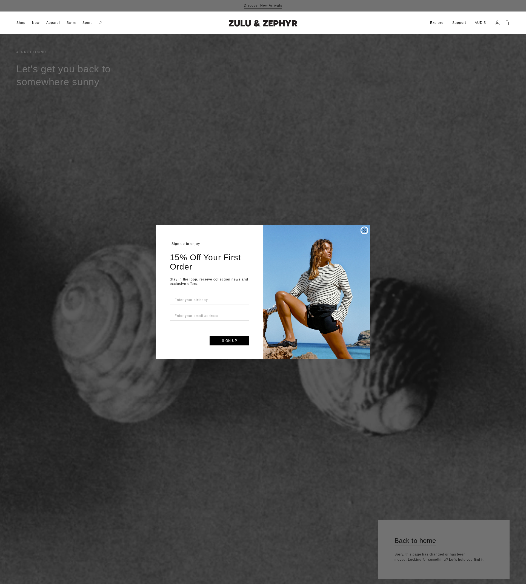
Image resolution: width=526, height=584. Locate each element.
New (36, 23)
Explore (437, 23)
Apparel (53, 23)
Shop (20, 23)
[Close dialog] (364, 230)
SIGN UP (229, 341)
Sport (87, 23)
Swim (71, 23)
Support (459, 23)
